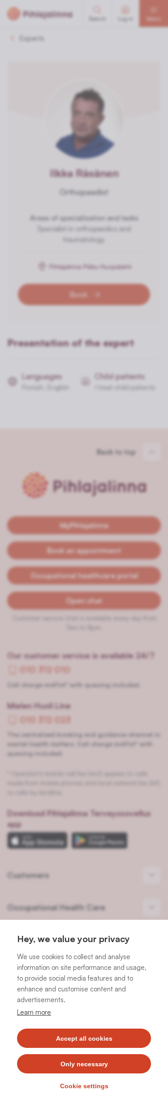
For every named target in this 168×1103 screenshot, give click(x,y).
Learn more (34, 1012)
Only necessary (84, 1064)
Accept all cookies (84, 1038)
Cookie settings (84, 1086)
